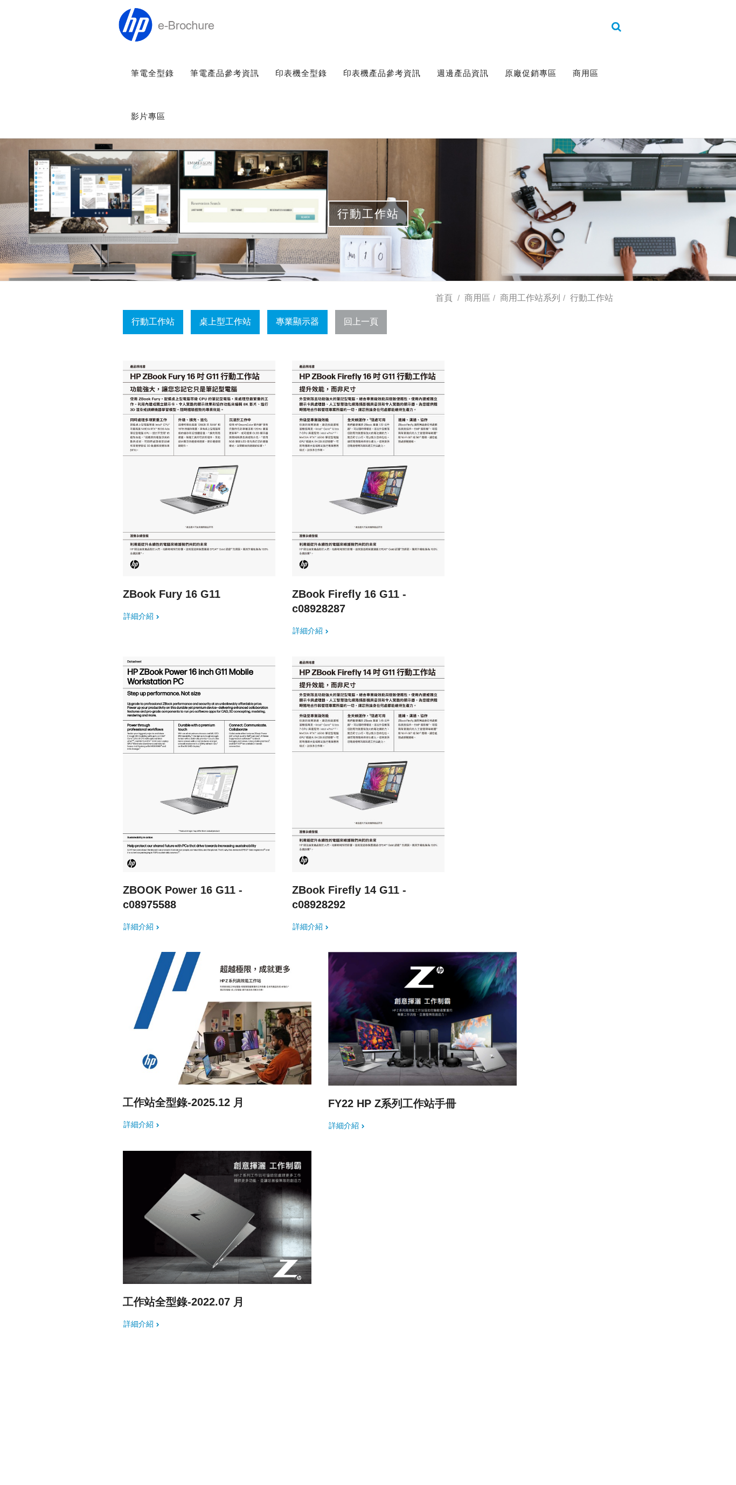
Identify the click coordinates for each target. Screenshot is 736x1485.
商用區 (586, 73)
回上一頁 (361, 321)
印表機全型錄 (301, 73)
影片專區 (148, 116)
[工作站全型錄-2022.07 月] (217, 1217)
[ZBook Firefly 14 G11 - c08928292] (368, 764)
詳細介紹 (138, 616)
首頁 (444, 297)
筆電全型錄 (152, 73)
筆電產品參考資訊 (224, 73)
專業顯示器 (297, 321)
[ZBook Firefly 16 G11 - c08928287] (368, 468)
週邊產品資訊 (463, 73)
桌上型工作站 (225, 321)
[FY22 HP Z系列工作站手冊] (422, 1018)
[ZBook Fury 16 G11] (199, 468)
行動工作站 (153, 321)
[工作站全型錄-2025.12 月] (217, 1018)
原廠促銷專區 (531, 73)
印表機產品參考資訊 (382, 73)
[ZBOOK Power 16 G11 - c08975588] (199, 764)
